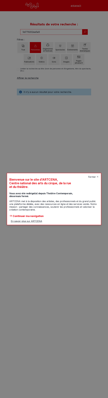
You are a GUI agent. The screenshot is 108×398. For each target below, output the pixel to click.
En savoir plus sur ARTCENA (26, 221)
